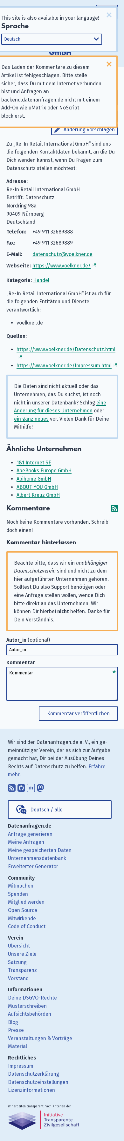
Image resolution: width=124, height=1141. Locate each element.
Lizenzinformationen (31, 1090)
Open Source (22, 910)
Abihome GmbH (34, 479)
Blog (13, 1022)
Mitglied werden (26, 902)
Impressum (20, 1066)
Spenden (18, 894)
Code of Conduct (26, 926)
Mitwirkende (22, 918)
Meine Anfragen (26, 842)
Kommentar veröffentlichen (78, 714)
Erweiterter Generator (33, 866)
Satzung (17, 962)
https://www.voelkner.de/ (61, 266)
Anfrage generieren (30, 834)
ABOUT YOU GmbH (37, 487)
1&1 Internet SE (34, 463)
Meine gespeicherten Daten (40, 850)
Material (17, 1046)
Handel (41, 280)
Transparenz (22, 970)
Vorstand (18, 978)
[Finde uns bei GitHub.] (21, 786)
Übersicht (19, 946)
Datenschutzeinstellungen (38, 1082)
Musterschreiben (27, 1006)
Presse (16, 1030)
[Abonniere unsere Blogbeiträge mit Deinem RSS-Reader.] (12, 786)
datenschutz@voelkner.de (62, 254)
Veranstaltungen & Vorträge (40, 1038)
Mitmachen (20, 886)
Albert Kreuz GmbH (38, 495)
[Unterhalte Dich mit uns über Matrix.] (31, 786)
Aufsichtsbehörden (29, 1014)
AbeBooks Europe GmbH (44, 471)
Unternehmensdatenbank (37, 858)
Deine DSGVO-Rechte (32, 998)
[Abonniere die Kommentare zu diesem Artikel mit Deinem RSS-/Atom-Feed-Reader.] (114, 508)
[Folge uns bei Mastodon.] (40, 786)
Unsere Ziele (22, 954)
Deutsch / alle (46, 810)
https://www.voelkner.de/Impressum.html (64, 366)
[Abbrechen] (109, 14)
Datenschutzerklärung (33, 1074)
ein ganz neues (31, 419)
